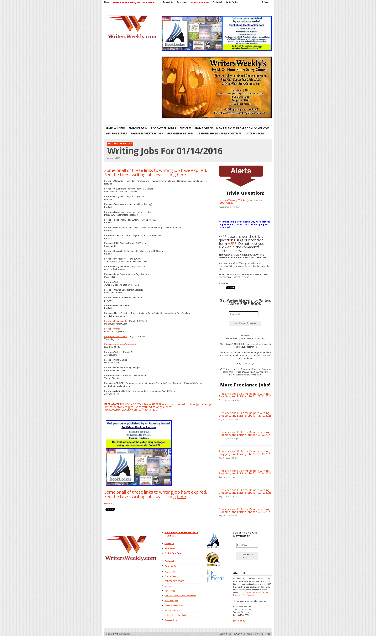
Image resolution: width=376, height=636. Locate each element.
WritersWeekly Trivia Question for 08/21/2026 (240, 202)
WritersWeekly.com (121, 633)
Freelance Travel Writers (115, 336)
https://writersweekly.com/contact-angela (131, 409)
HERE (232, 243)
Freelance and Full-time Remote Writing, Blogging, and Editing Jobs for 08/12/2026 (245, 414)
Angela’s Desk (115, 128)
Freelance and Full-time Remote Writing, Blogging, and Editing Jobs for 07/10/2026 (245, 510)
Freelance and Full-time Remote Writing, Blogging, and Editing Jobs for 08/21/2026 (245, 395)
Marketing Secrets (180, 133)
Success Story (254, 133)
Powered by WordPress (235, 633)
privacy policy (239, 620)
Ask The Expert (116, 133)
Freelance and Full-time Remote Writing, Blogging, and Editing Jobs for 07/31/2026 (245, 453)
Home (106, 2)
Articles (185, 128)
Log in (222, 633)
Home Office (204, 128)
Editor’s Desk (138, 128)
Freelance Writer (112, 328)
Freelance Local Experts (115, 320)
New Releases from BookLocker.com (242, 128)
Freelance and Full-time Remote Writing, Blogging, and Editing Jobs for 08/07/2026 (245, 433)
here (181, 175)
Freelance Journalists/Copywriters (120, 344)
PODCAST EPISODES (163, 128)
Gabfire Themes (263, 633)
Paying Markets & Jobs (147, 133)
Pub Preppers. (248, 595)
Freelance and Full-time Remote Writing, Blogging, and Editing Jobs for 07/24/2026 (245, 472)
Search (266, 2)
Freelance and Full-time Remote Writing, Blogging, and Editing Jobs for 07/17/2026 (245, 491)
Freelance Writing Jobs (120, 143)
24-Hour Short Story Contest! (219, 133)
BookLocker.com (254, 592)
